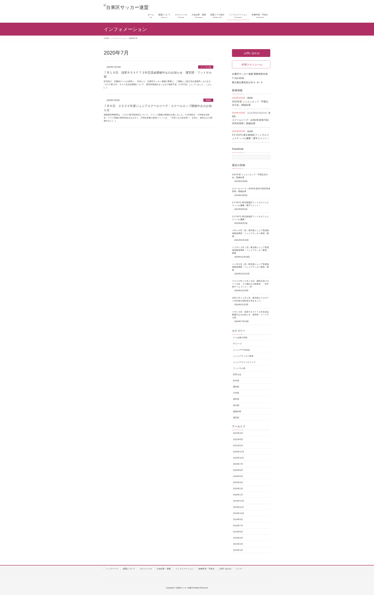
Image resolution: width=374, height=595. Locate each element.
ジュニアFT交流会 (241, 350)
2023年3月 (238, 433)
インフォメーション (184, 569)
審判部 (236, 387)
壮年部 (236, 380)
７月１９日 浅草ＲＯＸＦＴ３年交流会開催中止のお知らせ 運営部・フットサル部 (250, 315)
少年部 (236, 393)
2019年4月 (238, 538)
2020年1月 (238, 494)
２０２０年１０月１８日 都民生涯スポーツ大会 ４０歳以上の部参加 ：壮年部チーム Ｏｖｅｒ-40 (250, 284)
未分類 (250, 131)
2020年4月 (238, 482)
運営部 (208, 100)
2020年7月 (238, 464)
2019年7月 (238, 525)
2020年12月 (238, 451)
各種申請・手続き (206, 569)
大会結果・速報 (163, 569)
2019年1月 (238, 550)
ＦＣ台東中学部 (240, 337)
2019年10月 (238, 513)
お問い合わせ (225, 569)
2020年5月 (238, 476)
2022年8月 (238, 439)
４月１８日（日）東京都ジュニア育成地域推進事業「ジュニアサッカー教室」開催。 (250, 233)
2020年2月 (238, 488)
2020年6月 (238, 470)
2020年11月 (238, 458)
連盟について (129, 569)
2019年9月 (238, 519)
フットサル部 (205, 67)
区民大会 (237, 374)
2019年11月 (238, 507)
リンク (239, 569)
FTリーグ (237, 344)
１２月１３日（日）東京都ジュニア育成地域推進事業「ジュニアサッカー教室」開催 (250, 250)
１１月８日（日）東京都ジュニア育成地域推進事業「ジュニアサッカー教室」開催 (250, 267)
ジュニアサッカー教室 (243, 356)
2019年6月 (238, 531)
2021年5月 (238, 445)
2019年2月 (238, 544)
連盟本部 (237, 411)
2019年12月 (238, 501)
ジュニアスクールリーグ (257, 113)
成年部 (236, 399)
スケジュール (146, 569)
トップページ (112, 569)
